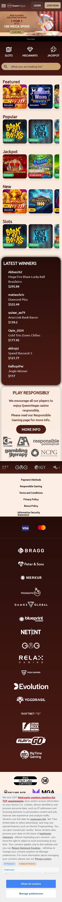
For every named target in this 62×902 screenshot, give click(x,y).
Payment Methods (31, 479)
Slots (9, 55)
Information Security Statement (29, 513)
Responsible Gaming (31, 486)
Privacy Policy (31, 499)
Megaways (30, 55)
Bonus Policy (31, 506)
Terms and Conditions (31, 492)
